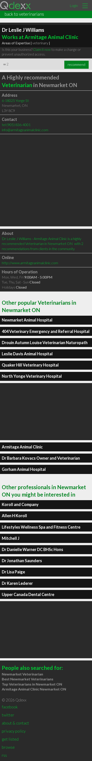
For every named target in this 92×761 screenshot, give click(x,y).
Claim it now (42, 49)
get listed (10, 739)
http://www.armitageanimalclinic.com (30, 263)
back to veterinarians (24, 14)
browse (8, 747)
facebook (10, 706)
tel (16, 124)
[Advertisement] (46, 180)
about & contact (15, 722)
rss (4, 755)
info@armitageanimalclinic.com (25, 130)
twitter (8, 714)
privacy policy (14, 731)
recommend (76, 64)
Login (74, 5)
